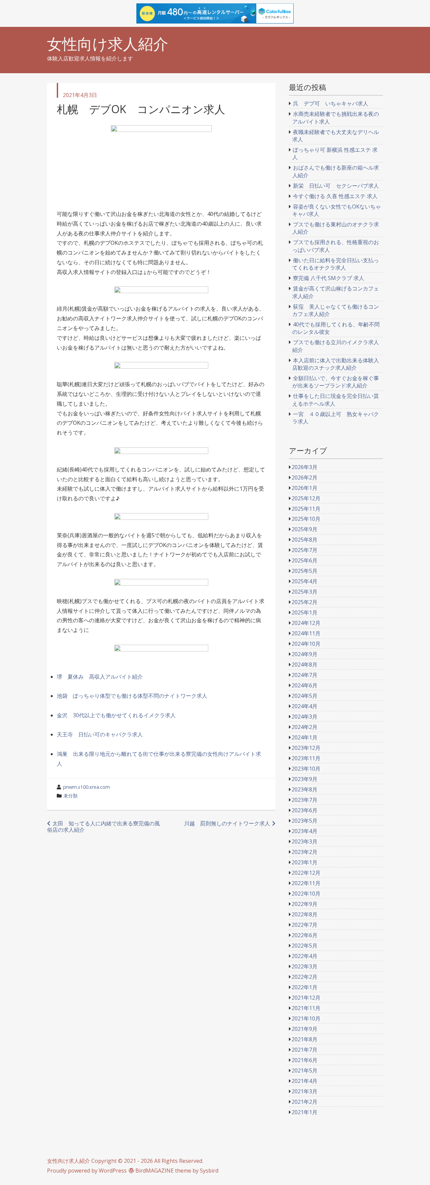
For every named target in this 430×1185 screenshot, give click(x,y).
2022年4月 (304, 956)
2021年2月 (304, 1101)
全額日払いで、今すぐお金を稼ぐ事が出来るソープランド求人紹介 (335, 381)
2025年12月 (306, 498)
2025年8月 (304, 539)
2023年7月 (304, 800)
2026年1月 (304, 488)
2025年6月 (304, 560)
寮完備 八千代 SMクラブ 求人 (328, 278)
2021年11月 (306, 1008)
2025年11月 (306, 508)
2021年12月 (306, 997)
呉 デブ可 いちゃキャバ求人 (330, 103)
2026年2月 (304, 477)
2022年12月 (306, 872)
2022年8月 (304, 914)
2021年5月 (304, 1070)
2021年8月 (304, 1039)
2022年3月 (304, 966)
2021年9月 (304, 1029)
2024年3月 (304, 716)
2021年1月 (304, 1112)
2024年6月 (304, 685)
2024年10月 (306, 643)
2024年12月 (306, 623)
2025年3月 (304, 591)
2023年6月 (304, 810)
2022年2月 (304, 977)
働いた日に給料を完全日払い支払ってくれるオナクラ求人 (335, 264)
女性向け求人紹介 (107, 43)
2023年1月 (304, 862)
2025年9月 (304, 529)
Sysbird (209, 1170)
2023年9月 (304, 779)
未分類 (70, 795)
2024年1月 (304, 737)
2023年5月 (304, 820)
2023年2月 (304, 852)
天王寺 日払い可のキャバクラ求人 (100, 734)
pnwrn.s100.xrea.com (86, 787)
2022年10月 (306, 893)
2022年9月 (304, 904)
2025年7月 (304, 550)
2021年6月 (304, 1060)
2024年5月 (304, 695)
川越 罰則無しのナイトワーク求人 (227, 823)
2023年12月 (306, 747)
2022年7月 (304, 924)
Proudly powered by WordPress (87, 1170)
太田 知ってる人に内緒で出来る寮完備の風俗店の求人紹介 (103, 826)
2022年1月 (304, 987)
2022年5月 (304, 945)
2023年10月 (306, 768)
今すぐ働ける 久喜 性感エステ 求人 (335, 196)
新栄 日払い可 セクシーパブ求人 (336, 185)
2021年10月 (306, 1018)
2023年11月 (306, 758)
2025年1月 (304, 612)
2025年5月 (304, 571)
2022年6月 (304, 935)
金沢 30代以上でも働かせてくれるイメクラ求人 (116, 715)
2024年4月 (304, 706)
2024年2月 (304, 727)
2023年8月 (304, 789)
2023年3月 (304, 841)
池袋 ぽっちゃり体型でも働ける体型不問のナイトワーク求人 (132, 695)
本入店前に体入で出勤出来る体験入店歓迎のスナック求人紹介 (335, 364)
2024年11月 (306, 633)
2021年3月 (304, 1091)
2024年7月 (304, 675)
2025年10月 (306, 518)
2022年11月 (306, 883)
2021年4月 (304, 1081)
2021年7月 (304, 1049)
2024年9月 (304, 654)
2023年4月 (304, 831)
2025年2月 (304, 602)
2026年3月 (304, 467)
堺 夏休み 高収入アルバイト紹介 (100, 676)
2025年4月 (304, 581)
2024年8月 (304, 664)
